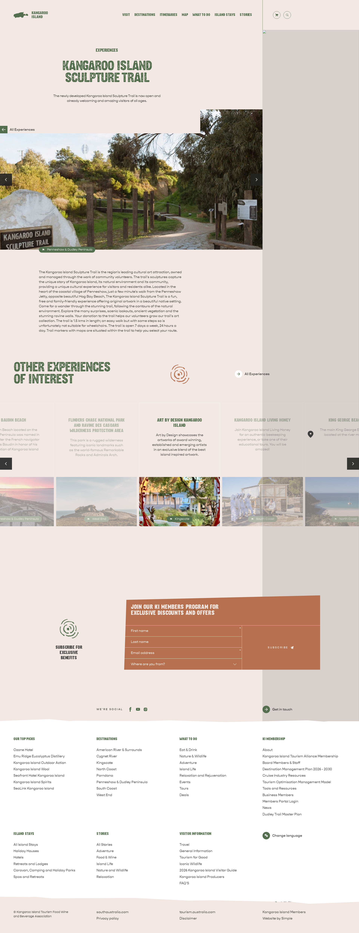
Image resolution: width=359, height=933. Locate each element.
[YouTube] (138, 709)
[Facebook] (131, 709)
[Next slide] (257, 180)
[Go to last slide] (6, 180)
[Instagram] (145, 709)
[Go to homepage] (32, 15)
